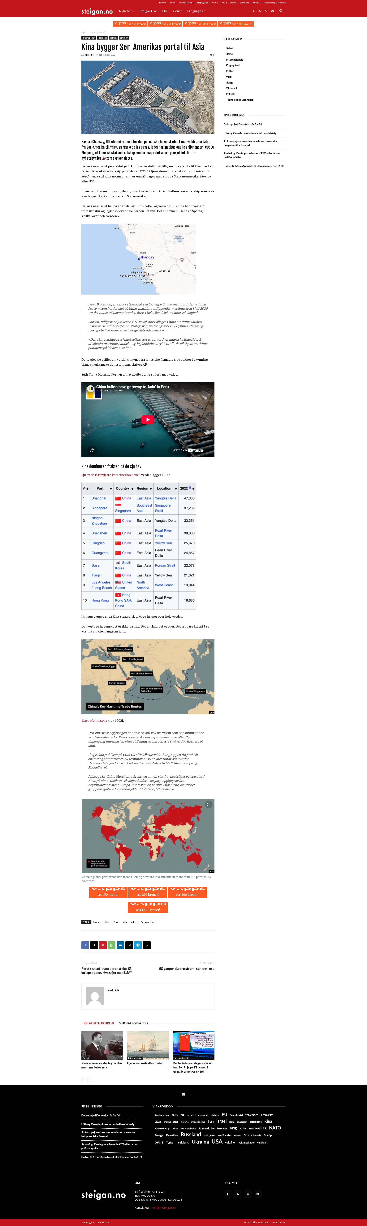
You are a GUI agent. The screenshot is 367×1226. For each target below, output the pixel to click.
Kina (107, 922)
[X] (266, 11)
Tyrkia (169, 1142)
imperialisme (198, 1121)
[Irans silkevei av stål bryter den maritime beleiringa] (102, 1045)
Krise (243, 1128)
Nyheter (125, 11)
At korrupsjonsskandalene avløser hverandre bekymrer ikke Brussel (250, 143)
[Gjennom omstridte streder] (148, 1045)
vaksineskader (247, 1142)
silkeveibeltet (130, 922)
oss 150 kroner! (136, 24)
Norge (233, 2)
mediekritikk (257, 1128)
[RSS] (260, 11)
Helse (172, 2)
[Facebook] (254, 11)
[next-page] (90, 1079)
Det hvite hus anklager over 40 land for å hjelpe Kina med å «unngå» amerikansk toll (192, 1067)
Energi (86, 1058)
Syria (159, 1142)
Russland (191, 1134)
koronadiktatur (188, 1128)
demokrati (203, 1115)
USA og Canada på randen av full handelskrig (250, 133)
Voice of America (93, 720)
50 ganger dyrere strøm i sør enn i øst (186, 969)
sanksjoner (209, 1135)
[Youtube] (272, 11)
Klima (175, 1128)
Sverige (268, 1135)
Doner (177, 11)
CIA (182, 1115)
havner (97, 922)
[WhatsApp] (111, 945)
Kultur (215, 2)
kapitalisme (256, 1121)
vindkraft (262, 1142)
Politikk (256, 2)
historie (185, 1122)
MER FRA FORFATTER (133, 1023)
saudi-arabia (224, 1135)
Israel (221, 1121)
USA (217, 1141)
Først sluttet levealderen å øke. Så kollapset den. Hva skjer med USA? (106, 971)
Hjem (84, 32)
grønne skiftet (171, 1121)
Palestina (172, 1135)
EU (224, 1115)
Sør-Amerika (147, 922)
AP (104, 158)
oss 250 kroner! (171, 24)
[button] (281, 11)
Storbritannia (252, 1135)
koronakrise (206, 1128)
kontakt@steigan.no (163, 1207)
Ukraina (200, 1142)
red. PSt (89, 54)
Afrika (175, 1115)
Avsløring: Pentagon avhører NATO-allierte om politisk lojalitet (252, 155)
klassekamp (162, 1128)
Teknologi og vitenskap (274, 2)
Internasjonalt (186, 2)
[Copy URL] (147, 945)
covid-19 (191, 1115)
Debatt (162, 2)
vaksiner (230, 1142)
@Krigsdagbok (162, 1115)
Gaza (158, 1121)
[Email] (129, 945)
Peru (116, 922)
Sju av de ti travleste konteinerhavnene (110, 475)
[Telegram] (138, 945)
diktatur (215, 1115)
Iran (211, 1121)
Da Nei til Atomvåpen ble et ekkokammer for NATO (254, 166)
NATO (275, 1128)
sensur (237, 1135)
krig (233, 1128)
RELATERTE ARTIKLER (99, 1023)
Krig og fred (202, 2)
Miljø (224, 2)
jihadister (242, 1122)
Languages (195, 11)
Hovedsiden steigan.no (256, 1222)
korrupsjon (222, 1128)
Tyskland (182, 1142)
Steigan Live (148, 11)
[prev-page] (83, 1079)
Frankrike (267, 1115)
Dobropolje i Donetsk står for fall (243, 124)
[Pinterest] (103, 945)
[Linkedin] (120, 945)
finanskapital (236, 1115)
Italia (232, 1121)
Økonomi (244, 2)
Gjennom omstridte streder (145, 1063)
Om (165, 11)
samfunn (124, 37)
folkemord (251, 1115)
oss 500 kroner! (206, 24)
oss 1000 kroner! (241, 24)
